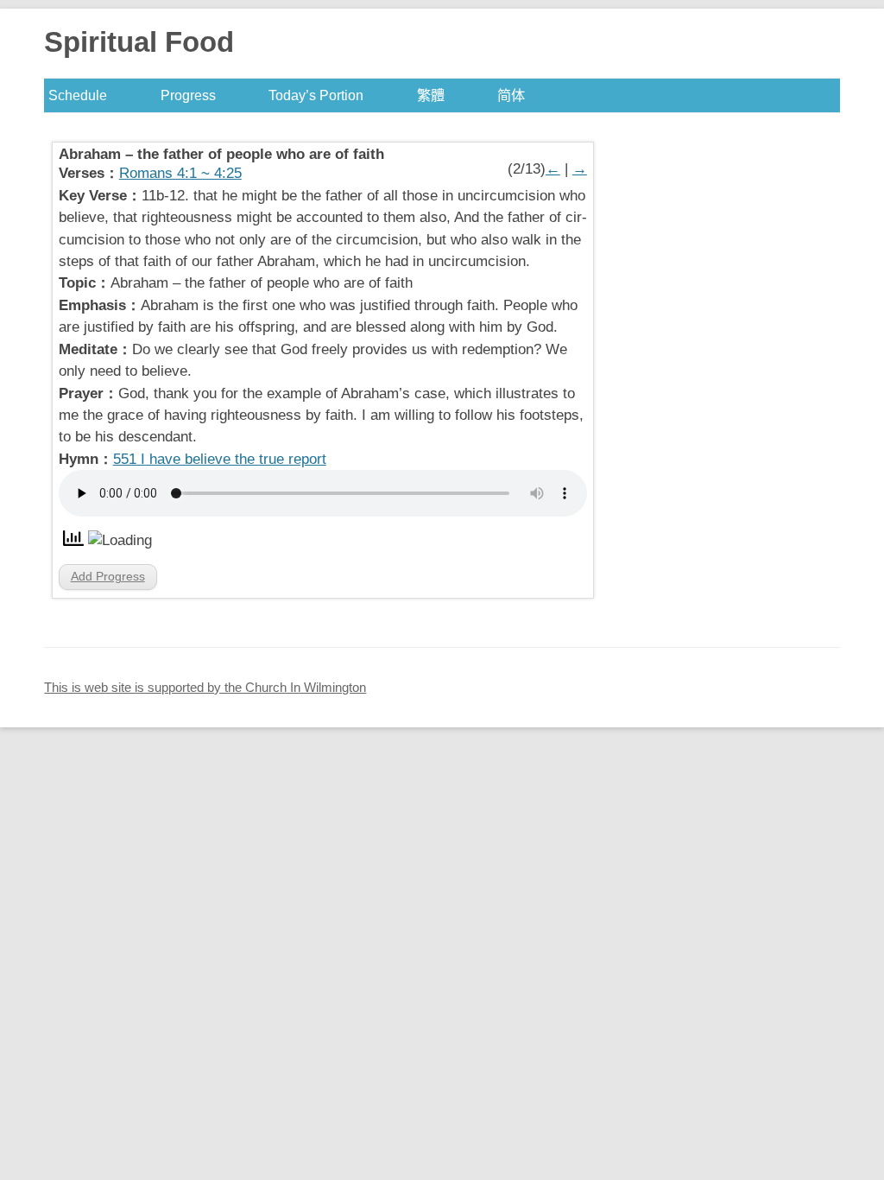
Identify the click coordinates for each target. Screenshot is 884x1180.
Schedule (77, 95)
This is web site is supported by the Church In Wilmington (205, 687)
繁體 (431, 95)
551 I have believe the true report (219, 459)
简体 (511, 95)
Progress (188, 95)
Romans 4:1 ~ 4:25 (180, 173)
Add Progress (108, 576)
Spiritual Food (139, 42)
